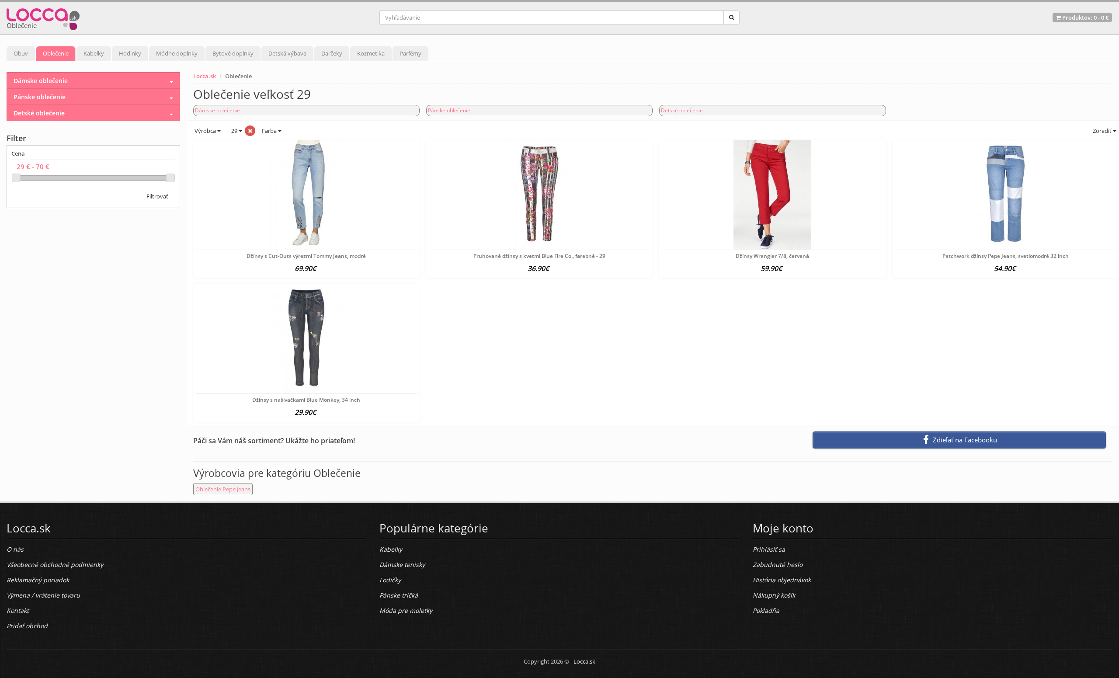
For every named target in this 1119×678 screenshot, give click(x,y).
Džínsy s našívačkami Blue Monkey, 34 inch (306, 399)
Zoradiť (1102, 131)
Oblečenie (56, 53)
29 (234, 131)
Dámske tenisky (402, 564)
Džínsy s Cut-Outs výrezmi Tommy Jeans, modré (306, 256)
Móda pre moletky (405, 610)
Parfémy (410, 53)
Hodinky (130, 53)
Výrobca (205, 131)
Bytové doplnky (233, 53)
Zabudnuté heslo (778, 564)
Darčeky (331, 53)
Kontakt (18, 610)
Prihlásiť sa (769, 549)
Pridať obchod (27, 626)
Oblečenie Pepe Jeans (222, 489)
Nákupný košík (774, 595)
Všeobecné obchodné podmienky (55, 564)
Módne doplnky (177, 53)
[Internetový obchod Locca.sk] (43, 17)
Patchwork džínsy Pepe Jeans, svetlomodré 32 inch (1005, 256)
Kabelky (93, 53)
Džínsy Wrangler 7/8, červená (772, 256)
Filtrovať (157, 196)
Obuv (21, 53)
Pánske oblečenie (449, 110)
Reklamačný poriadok (38, 580)
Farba (270, 131)
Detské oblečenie (682, 110)
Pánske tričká (398, 595)
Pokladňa (766, 610)
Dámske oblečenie (217, 110)
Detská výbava (287, 53)
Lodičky (390, 580)
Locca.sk (204, 76)
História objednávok (782, 580)
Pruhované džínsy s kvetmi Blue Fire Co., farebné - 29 (539, 256)
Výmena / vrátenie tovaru (43, 595)
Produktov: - (1085, 17)
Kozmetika (371, 53)
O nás (15, 549)
